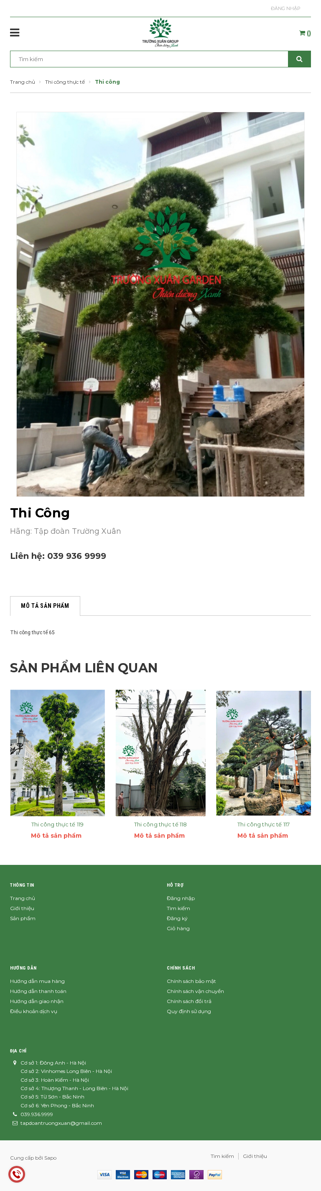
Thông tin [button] (22, 885)
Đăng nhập (286, 8)
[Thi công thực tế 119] (57, 752)
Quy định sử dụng (189, 1011)
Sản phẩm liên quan (84, 668)
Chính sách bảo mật (191, 981)
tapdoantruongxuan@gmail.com (61, 1123)
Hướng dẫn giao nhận (37, 1001)
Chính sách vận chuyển (195, 991)
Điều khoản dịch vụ (33, 1011)
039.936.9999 (36, 1114)
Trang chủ (22, 898)
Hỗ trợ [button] (175, 885)
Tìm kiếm (178, 908)
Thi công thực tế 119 (57, 824)
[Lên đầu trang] (302, 1166)
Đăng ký (177, 918)
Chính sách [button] (181, 968)
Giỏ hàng (178, 928)
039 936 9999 (76, 556)
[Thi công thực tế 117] (263, 752)
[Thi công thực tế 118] (160, 752)
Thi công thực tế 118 (160, 824)
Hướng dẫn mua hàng (37, 981)
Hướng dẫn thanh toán (38, 991)
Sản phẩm (23, 918)
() (308, 33)
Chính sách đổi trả (189, 1001)
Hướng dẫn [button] (23, 968)
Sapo (50, 1158)
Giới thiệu (22, 908)
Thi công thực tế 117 (263, 824)
